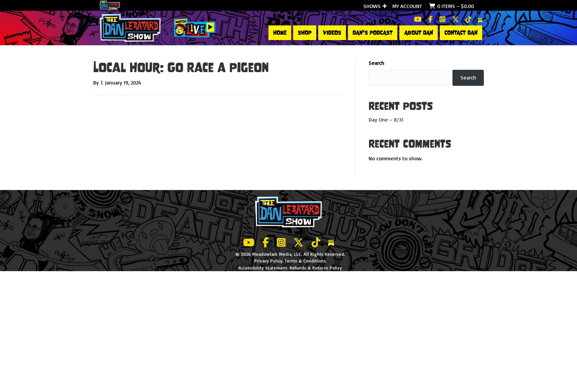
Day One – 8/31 (386, 119)
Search (376, 62)
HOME (279, 32)
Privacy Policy (268, 260)
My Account (407, 6)
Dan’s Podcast (373, 32)
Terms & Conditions (305, 260)
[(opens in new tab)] (194, 27)
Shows (372, 6)
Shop (305, 32)
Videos (332, 32)
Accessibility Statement (262, 267)
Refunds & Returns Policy (316, 267)
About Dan (418, 32)
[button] (385, 6)
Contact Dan (460, 32)
